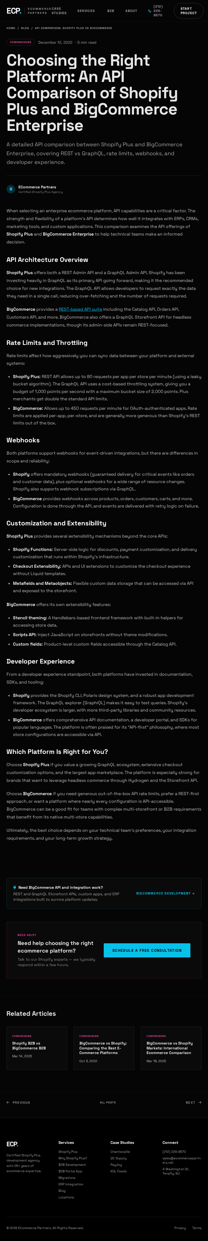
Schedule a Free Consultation (147, 950)
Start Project (189, 11)
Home (10, 28)
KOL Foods (118, 1171)
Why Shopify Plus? (72, 1158)
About (131, 11)
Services (86, 11)
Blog (25, 28)
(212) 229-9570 (158, 10)
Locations (66, 1197)
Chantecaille (120, 1152)
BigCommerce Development (164, 893)
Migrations (66, 1178)
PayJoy (116, 1165)
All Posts (108, 1102)
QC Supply (118, 1158)
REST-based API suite (80, 309)
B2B (111, 11)
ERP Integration (70, 1184)
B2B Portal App (70, 1171)
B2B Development (72, 1165)
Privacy (180, 1228)
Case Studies (59, 11)
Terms (197, 1228)
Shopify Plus (67, 1152)
